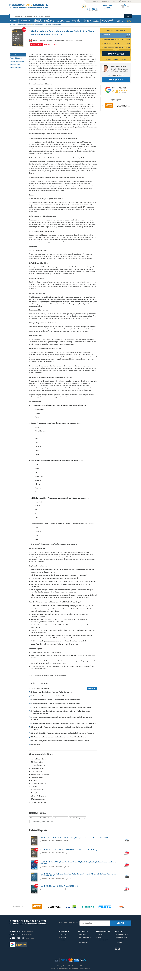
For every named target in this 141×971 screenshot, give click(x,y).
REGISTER (120, 923)
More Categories (119, 20)
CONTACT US (105, 1)
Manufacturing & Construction (49, 20)
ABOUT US (95, 1)
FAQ (114, 1)
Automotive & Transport (76, 20)
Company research (85, 937)
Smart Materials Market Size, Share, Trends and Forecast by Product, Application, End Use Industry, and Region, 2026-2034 (78, 863)
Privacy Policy (67, 966)
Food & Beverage (96, 20)
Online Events (120, 940)
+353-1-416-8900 (108, 6)
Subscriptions (83, 942)
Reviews (63, 940)
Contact (100, 934)
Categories (82, 934)
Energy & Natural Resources (63, 20)
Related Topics (15, 64)
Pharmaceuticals (25, 21)
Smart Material (47, 821)
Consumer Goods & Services (107, 20)
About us (63, 934)
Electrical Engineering (77, 818)
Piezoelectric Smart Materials (40, 818)
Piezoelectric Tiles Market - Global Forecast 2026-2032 (59, 886)
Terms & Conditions (78, 966)
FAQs (99, 937)
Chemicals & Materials (38, 20)
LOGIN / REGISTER (126, 1)
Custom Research (84, 940)
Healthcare (13, 21)
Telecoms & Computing (87, 20)
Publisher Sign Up (121, 934)
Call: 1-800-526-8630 (116, 75)
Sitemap (59, 966)
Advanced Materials (60, 818)
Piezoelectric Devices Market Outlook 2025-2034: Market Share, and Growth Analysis (69, 850)
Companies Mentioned (17, 61)
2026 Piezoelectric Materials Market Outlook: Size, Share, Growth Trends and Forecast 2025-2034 (74, 838)
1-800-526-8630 (93, 9)
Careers (63, 937)
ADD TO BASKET (116, 54)
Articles (119, 942)
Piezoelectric (35, 821)
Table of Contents (16, 58)
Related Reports (15, 67)
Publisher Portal (121, 937)
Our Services (128, 20)
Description (14, 55)
